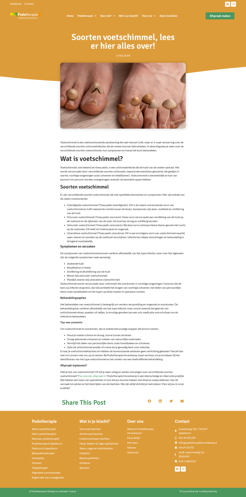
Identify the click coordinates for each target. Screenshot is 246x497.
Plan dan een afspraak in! (92, 375)
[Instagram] (233, 4)
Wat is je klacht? (128, 16)
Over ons (147, 16)
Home (70, 16)
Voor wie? (105, 16)
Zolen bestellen (168, 16)
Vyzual (72, 491)
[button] (149, 401)
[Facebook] (227, 4)
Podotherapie (85, 16)
